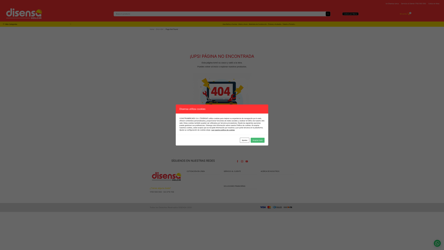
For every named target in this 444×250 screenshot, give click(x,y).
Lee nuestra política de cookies (223, 130)
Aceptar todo (258, 140)
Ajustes (244, 140)
